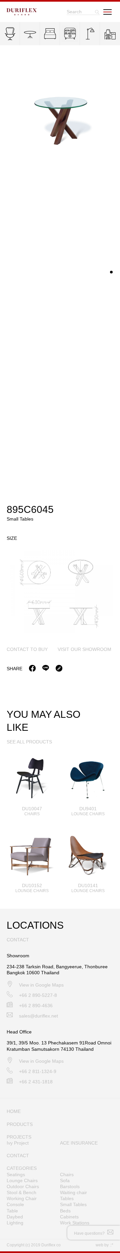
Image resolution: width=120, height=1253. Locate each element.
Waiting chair (73, 1192)
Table (12, 1210)
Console (15, 1204)
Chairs (67, 1174)
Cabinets (69, 1216)
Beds (65, 1210)
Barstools (70, 1186)
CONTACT (18, 1155)
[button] (111, 272)
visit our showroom (84, 649)
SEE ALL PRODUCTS (29, 741)
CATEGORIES (22, 1168)
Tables (67, 1198)
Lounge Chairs (22, 1180)
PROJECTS (19, 1137)
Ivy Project (18, 1143)
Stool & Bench (21, 1192)
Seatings (16, 1174)
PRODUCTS (20, 1124)
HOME (14, 1111)
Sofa (65, 1180)
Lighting (15, 1222)
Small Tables (73, 1204)
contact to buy (27, 649)
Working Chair (22, 1198)
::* (111, 1245)
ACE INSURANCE (79, 1143)
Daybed (15, 1216)
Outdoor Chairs (23, 1186)
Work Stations (74, 1222)
